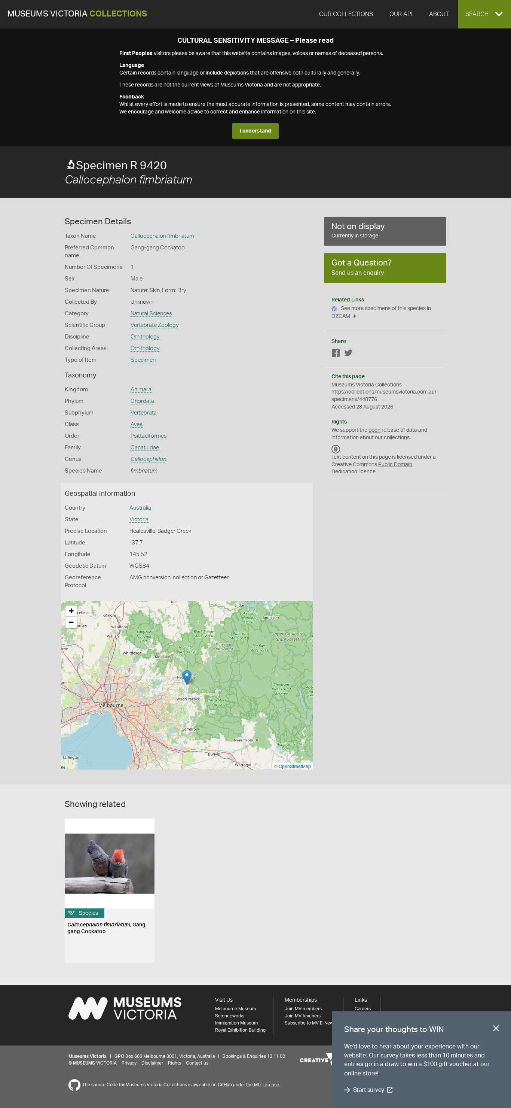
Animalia (141, 389)
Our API (401, 14)
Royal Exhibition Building (240, 1030)
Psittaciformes (149, 436)
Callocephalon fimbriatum (162, 236)
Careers (363, 1009)
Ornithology (145, 337)
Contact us (197, 1063)
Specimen (143, 360)
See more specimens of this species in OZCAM (381, 312)
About (439, 14)
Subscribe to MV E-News (310, 1023)
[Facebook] (335, 354)
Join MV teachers (303, 1016)
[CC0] (335, 449)
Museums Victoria (77, 14)
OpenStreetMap (295, 766)
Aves (137, 424)
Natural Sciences (151, 313)
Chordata (142, 401)
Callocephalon (148, 459)
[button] (484, 14)
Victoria (139, 519)
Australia (140, 508)
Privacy (129, 1063)
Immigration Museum (236, 1023)
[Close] (496, 1029)
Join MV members (303, 1009)
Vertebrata (144, 413)
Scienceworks (229, 1016)
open (374, 430)
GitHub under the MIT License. (249, 1085)
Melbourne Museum (235, 1009)
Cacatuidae (145, 447)
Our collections (346, 14)
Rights (174, 1063)
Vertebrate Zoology (154, 325)
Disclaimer (152, 1063)
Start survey (368, 1090)
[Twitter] (348, 354)
